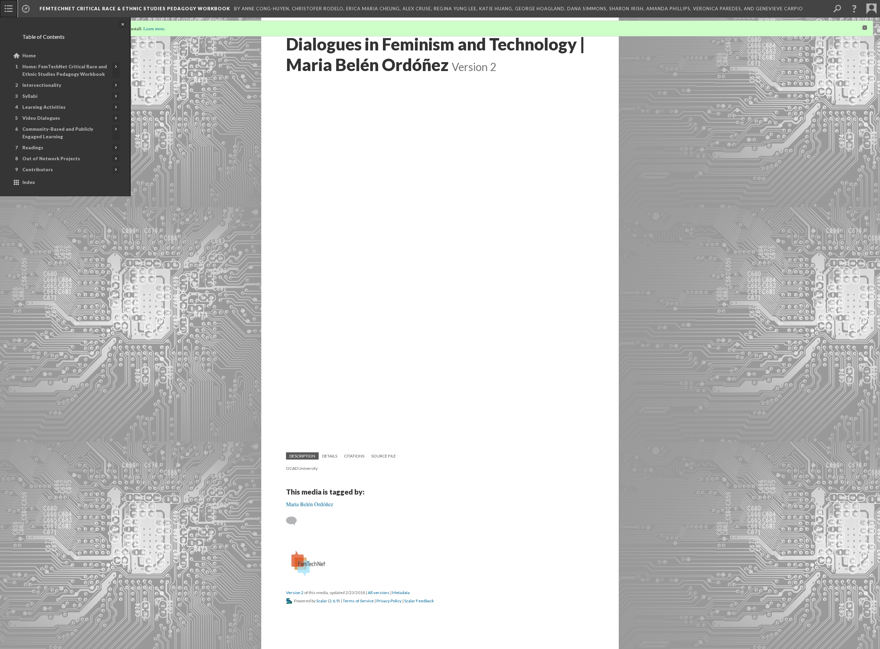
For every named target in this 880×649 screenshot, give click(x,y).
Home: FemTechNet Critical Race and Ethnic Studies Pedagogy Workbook (64, 70)
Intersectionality (41, 85)
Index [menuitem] (28, 182)
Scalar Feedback (419, 600)
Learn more (153, 28)
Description (302, 456)
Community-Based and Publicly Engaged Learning (57, 132)
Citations (354, 456)
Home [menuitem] (29, 55)
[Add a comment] (294, 521)
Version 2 (295, 592)
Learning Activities (44, 107)
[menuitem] (8, 8)
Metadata (401, 592)
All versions (378, 592)
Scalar (321, 600)
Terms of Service (358, 600)
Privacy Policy (389, 600)
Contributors (37, 169)
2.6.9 (334, 600)
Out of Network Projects (51, 158)
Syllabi (29, 96)
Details (329, 456)
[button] (854, 8)
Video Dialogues (41, 118)
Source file (383, 456)
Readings (32, 147)
